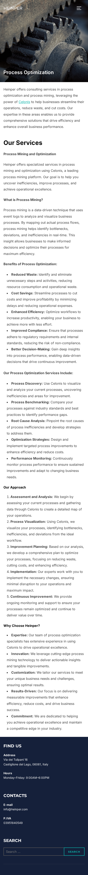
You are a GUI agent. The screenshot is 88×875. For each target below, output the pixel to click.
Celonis (24, 102)
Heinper (13, 8)
